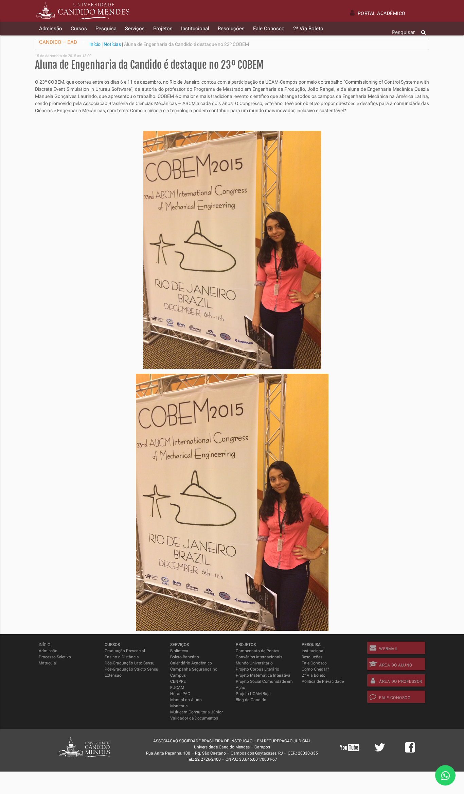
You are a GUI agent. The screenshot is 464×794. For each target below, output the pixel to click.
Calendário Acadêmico (191, 663)
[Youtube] (349, 756)
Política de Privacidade (323, 681)
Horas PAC (180, 693)
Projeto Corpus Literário (257, 669)
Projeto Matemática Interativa (263, 675)
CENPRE (178, 681)
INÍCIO (44, 644)
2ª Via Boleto (313, 675)
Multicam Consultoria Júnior (196, 712)
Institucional (313, 650)
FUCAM (177, 687)
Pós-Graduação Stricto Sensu (131, 669)
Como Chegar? (315, 669)
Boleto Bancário (184, 657)
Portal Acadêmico (382, 13)
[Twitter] (380, 751)
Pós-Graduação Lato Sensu (130, 663)
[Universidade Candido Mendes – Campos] (83, 11)
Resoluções (312, 657)
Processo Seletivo (55, 657)
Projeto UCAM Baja (253, 693)
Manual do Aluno (186, 699)
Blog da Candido (251, 699)
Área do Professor (400, 681)
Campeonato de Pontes (257, 650)
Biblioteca (179, 650)
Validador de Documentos (194, 718)
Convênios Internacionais (259, 657)
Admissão (48, 650)
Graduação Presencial (125, 650)
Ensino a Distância (122, 657)
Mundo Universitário (254, 663)
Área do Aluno (395, 665)
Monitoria (179, 706)
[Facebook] (410, 751)
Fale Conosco (314, 663)
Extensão (113, 675)
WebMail (388, 648)
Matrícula (47, 663)
